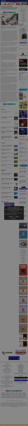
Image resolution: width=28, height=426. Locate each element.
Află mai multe (18, 210)
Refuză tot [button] (17, 216)
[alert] (14, 213)
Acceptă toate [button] (11, 216)
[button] (14, 211)
